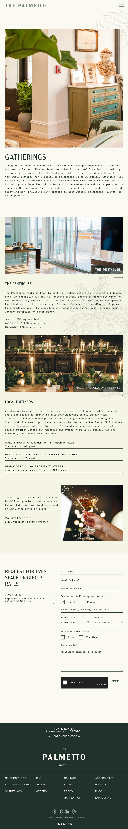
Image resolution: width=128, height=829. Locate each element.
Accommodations (17, 785)
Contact (70, 778)
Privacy (100, 785)
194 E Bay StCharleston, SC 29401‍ (64, 730)
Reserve (64, 824)
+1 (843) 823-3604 (64, 736)
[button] (104, 278)
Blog (98, 791)
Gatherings (13, 791)
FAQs (67, 785)
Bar (39, 778)
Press (68, 791)
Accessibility (104, 778)
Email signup (104, 798)
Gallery (42, 785)
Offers (41, 791)
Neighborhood (15, 778)
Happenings (72, 798)
